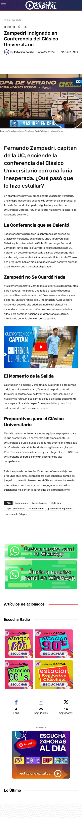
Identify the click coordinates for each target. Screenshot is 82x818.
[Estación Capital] (7, 52)
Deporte (16, 20)
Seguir (41, 700)
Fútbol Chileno (36, 508)
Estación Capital (24, 52)
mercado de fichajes (16, 514)
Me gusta (16, 700)
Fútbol (22, 27)
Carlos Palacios (39, 502)
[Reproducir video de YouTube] (41, 347)
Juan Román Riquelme (59, 508)
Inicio (7, 20)
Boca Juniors (21, 502)
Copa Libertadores (15, 508)
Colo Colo (56, 502)
